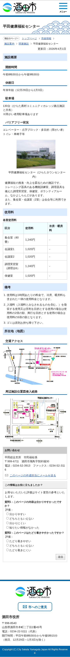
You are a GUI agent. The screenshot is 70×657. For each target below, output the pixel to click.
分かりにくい (17, 523)
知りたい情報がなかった (24, 527)
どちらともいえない (21, 518)
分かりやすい (17, 514)
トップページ (29, 38)
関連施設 (24, 43)
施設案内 (9, 43)
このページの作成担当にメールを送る (33, 475)
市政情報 (46, 38)
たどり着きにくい (20, 550)
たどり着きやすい (20, 541)
